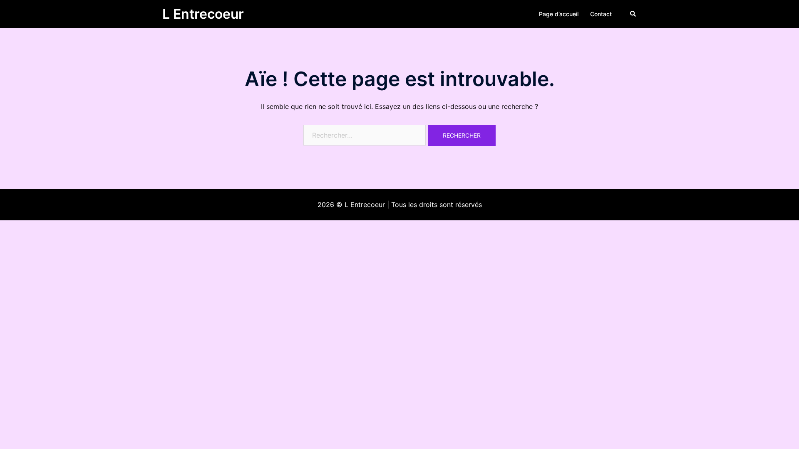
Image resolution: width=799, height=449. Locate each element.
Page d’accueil (558, 13)
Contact (601, 13)
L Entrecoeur (203, 14)
